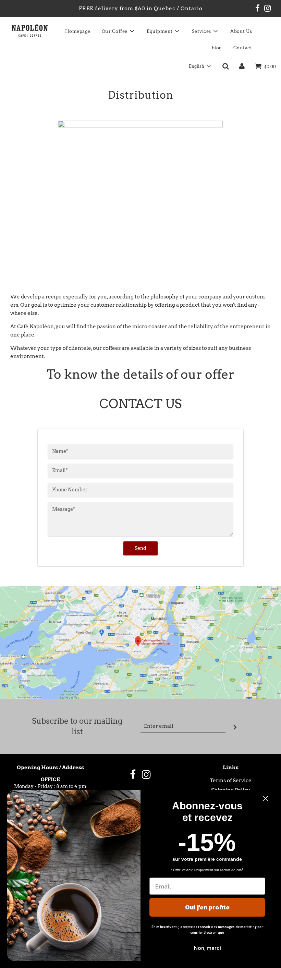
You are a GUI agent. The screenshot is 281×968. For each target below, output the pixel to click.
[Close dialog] (265, 799)
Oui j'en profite (207, 907)
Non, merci (207, 948)
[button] (199, 66)
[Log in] (242, 66)
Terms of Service (231, 780)
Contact (242, 47)
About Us (241, 31)
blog (217, 47)
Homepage (77, 31)
